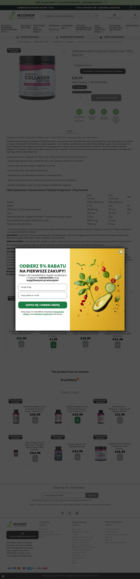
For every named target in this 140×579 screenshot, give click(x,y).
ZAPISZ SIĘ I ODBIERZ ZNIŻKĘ (43, 305)
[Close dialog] (121, 252)
